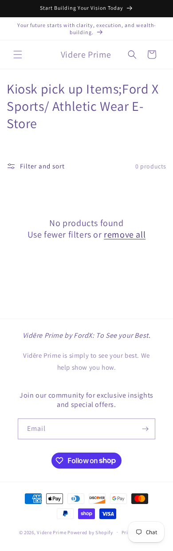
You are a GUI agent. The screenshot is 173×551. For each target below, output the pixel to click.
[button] (18, 54)
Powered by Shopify (90, 532)
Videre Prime (51, 532)
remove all (124, 234)
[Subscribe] (145, 428)
